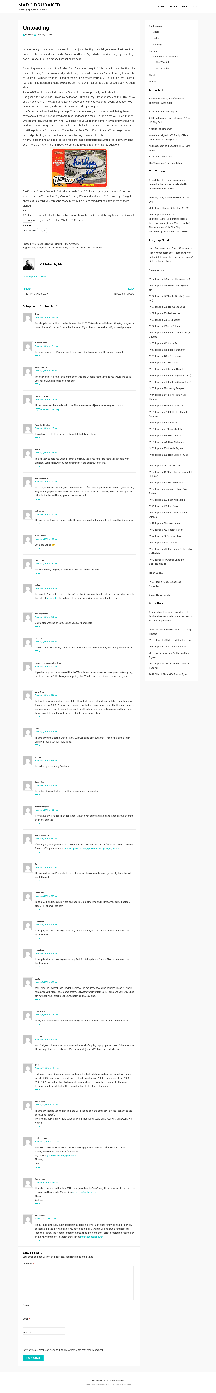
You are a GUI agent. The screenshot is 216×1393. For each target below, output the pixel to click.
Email (26, 1318)
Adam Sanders (41, 368)
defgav (38, 585)
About (173, 6)
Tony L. (38, 314)
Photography (155, 26)
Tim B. (37, 450)
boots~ (38, 979)
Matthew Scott (41, 343)
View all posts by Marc (34, 276)
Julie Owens (40, 692)
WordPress (126, 1385)
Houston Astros (60, 247)
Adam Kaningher (42, 807)
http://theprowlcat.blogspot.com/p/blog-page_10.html (91, 848)
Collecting (48, 244)
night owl (38, 1036)
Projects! (188, 6)
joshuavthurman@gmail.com (61, 1155)
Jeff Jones (39, 511)
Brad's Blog (39, 893)
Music (156, 31)
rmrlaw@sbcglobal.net (91, 1236)
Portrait (156, 38)
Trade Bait (98, 247)
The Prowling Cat (42, 835)
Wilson (38, 757)
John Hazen (40, 1012)
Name (26, 1305)
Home (161, 6)
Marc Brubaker (39, 5)
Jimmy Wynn (86, 247)
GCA (37, 1065)
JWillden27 (39, 639)
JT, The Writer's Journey (47, 409)
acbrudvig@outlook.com (84, 1192)
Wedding (157, 44)
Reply (37, 331)
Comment (28, 1263)
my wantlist (52, 598)
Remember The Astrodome (66, 244)
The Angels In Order (43, 478)
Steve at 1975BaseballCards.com (49, 663)
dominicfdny (40, 922)
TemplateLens (105, 1385)
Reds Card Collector (43, 425)
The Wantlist (162, 62)
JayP (37, 729)
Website (27, 1332)
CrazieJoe (39, 782)
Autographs (37, 244)
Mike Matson (40, 536)
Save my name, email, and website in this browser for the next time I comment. (63, 1350)
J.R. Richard (73, 247)
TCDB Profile (162, 68)
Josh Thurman (41, 1138)
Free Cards (47, 247)
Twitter (152, 81)
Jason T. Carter (41, 396)
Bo (36, 864)
